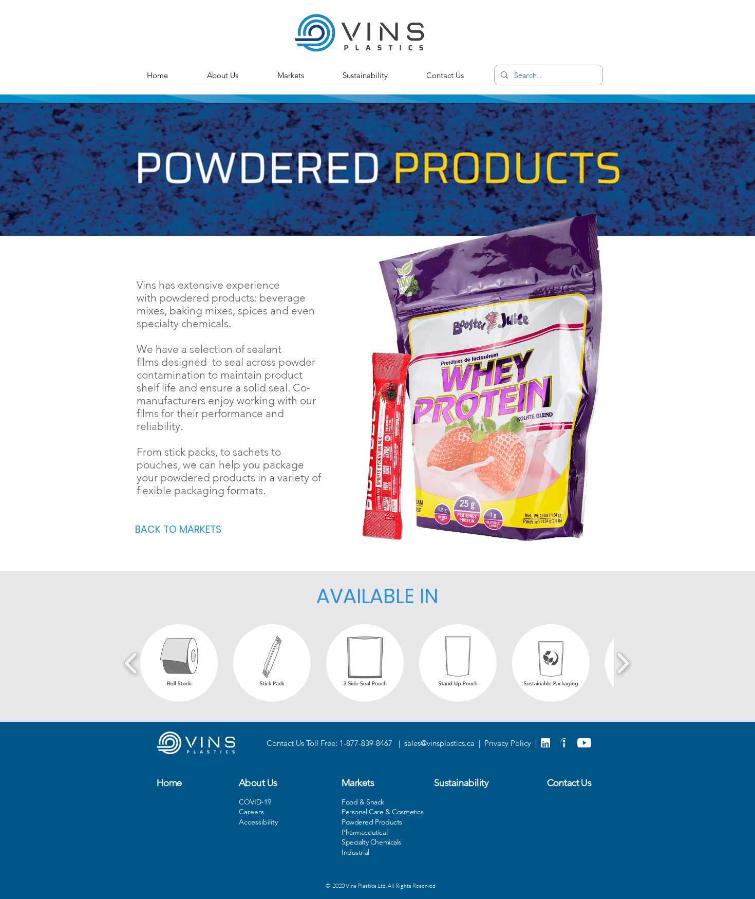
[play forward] (622, 663)
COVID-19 (255, 802)
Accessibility (258, 822)
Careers (251, 811)
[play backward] (131, 663)
